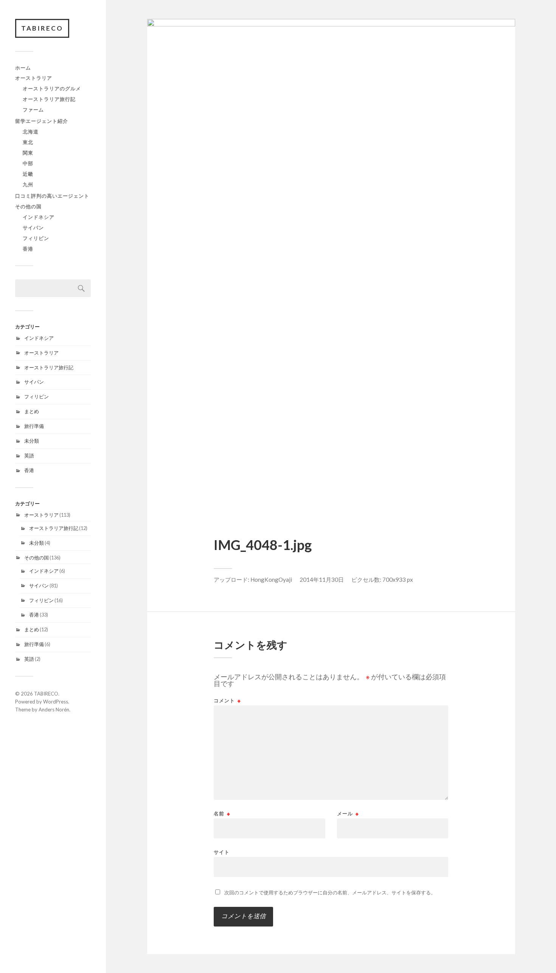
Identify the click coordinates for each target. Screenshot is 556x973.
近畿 (28, 174)
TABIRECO (42, 28)
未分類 (31, 441)
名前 (222, 813)
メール (348, 813)
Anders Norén (54, 710)
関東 (28, 153)
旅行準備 (34, 426)
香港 (28, 249)
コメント (227, 700)
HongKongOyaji (271, 579)
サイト (222, 852)
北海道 (31, 132)
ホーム (23, 68)
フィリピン (36, 238)
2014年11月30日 (322, 579)
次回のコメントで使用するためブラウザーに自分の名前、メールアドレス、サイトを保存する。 (330, 892)
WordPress (55, 702)
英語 (29, 455)
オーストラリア (33, 78)
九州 (28, 184)
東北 (28, 142)
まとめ (31, 411)
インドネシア (38, 217)
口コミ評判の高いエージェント (52, 196)
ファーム (33, 110)
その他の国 (28, 206)
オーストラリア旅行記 (49, 99)
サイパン (33, 228)
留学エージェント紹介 (41, 121)
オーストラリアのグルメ (52, 88)
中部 (28, 163)
